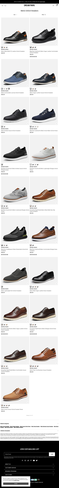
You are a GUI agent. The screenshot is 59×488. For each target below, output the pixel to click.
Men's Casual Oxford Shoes (25, 426)
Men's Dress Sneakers (35, 426)
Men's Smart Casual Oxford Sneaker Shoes (12, 409)
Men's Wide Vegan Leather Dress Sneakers (40, 290)
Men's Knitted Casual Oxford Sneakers (10, 130)
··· (8, 88)
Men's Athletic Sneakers (14, 426)
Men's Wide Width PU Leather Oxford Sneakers (13, 51)
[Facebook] (22, 460)
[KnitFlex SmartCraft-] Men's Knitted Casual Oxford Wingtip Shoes (14, 169)
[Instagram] (25, 460)
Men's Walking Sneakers (18, 427)
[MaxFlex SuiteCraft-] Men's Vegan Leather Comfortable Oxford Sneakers (44, 52)
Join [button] (52, 454)
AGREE (15, 483)
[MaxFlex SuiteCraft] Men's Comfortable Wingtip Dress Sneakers (43, 250)
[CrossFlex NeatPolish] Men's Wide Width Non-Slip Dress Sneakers (42, 210)
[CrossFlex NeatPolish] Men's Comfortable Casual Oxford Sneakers (13, 370)
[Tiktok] (28, 460)
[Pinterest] (31, 460)
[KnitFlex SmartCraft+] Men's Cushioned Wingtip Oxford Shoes (15, 210)
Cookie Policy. (16, 480)
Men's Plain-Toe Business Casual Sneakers (40, 370)
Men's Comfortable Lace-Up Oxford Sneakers (12, 92)
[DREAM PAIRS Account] (53, 5)
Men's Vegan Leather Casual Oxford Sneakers (41, 92)
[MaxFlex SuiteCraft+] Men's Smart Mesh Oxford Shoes (44, 130)
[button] (2, 5)
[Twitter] (37, 460)
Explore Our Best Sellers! (33, 1)
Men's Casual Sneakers (4, 426)
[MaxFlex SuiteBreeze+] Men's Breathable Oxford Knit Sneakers (14, 250)
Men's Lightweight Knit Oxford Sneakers (11, 290)
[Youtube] (34, 460)
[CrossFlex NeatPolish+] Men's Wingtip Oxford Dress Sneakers (43, 329)
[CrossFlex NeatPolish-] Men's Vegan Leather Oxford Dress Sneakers (14, 329)
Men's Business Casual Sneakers (47, 426)
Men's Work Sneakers (9, 427)
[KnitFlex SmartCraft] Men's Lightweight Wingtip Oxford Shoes (44, 169)
